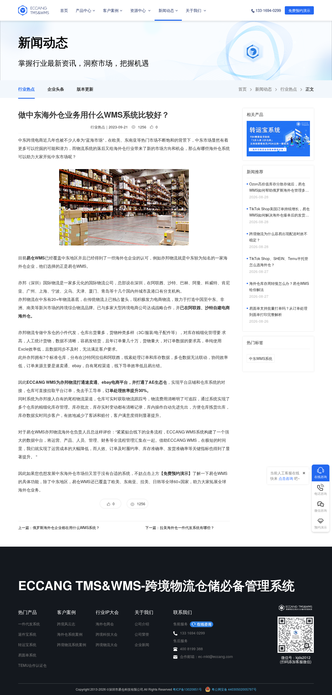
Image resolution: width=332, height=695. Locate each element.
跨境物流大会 (106, 644)
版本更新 (85, 89)
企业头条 (55, 89)
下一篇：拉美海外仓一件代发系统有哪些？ (179, 527)
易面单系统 (27, 654)
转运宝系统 (27, 644)
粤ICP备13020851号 (187, 689)
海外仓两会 (105, 623)
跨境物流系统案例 (71, 644)
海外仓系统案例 (69, 634)
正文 (310, 89)
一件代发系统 (29, 623)
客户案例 (111, 10)
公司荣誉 (142, 634)
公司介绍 (142, 623)
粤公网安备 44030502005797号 (234, 689)
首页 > (246, 89)
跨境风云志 (66, 623)
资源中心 (138, 10)
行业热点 (26, 89)
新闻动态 (166, 10)
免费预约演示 (299, 10)
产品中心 (83, 10)
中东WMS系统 (260, 358)
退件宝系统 (27, 634)
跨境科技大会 (106, 634)
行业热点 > (293, 89)
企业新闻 (142, 644)
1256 (140, 503)
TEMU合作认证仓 (32, 665)
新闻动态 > (267, 89)
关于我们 (194, 10)
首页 (64, 10)
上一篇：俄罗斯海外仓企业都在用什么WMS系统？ (59, 527)
